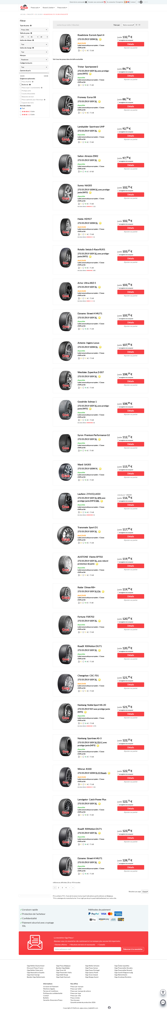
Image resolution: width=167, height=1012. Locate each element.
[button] (163, 991)
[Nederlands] (128, 2)
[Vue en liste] (136, 25)
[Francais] (126, 2)
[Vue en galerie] (139, 25)
